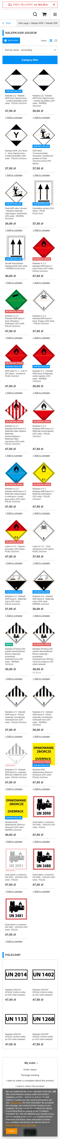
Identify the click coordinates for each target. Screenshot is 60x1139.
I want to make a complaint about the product (30, 1080)
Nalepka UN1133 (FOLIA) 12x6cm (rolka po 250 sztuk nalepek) (15, 1036)
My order (30, 1063)
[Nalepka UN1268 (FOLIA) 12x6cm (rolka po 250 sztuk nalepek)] (43, 1019)
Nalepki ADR (37, 23)
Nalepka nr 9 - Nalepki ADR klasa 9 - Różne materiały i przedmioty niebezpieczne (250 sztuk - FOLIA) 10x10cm (15, 717)
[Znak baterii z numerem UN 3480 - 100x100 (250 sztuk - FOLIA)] (43, 859)
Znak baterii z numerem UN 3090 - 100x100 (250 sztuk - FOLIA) (43, 824)
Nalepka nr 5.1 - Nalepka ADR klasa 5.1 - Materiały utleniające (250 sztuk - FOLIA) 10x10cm (43, 494)
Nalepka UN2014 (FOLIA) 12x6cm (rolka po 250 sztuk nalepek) (15, 992)
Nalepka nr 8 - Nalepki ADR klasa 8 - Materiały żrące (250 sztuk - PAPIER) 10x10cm (43, 600)
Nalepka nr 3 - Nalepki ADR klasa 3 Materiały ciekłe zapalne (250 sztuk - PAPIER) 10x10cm (42, 376)
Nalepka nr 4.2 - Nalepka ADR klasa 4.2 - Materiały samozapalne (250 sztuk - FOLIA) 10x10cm (43, 431)
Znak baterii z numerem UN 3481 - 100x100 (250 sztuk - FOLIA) (16, 927)
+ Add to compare (13, 117)
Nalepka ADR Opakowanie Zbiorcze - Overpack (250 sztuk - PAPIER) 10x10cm (15, 826)
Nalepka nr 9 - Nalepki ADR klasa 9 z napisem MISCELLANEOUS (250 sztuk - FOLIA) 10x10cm (16, 774)
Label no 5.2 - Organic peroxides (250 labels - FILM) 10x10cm (15, 549)
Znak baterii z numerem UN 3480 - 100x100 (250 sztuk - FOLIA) (43, 877)
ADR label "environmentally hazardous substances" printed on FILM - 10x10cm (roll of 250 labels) (43, 157)
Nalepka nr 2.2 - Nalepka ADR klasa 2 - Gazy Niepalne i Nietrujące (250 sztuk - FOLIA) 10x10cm (15, 321)
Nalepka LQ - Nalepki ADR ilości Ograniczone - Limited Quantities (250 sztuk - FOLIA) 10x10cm (16, 100)
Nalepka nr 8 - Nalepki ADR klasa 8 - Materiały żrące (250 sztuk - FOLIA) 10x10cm (15, 600)
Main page (23, 23)
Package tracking (30, 1075)
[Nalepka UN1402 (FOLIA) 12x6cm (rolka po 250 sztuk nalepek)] (43, 974)
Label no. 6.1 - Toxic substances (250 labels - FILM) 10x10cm (43, 549)
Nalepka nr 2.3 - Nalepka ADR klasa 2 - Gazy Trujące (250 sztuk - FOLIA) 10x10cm (43, 320)
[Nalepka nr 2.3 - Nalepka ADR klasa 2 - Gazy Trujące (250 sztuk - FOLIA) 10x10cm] (43, 300)
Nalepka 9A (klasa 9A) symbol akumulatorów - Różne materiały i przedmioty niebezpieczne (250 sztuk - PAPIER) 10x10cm (15, 657)
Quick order (13, 40)
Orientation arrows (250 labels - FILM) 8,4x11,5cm (43, 211)
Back (8, 23)
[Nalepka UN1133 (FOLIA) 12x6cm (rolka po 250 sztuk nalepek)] (16, 1019)
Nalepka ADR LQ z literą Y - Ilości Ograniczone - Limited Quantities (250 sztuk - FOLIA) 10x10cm (16, 155)
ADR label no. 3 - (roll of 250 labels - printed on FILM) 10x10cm (16, 373)
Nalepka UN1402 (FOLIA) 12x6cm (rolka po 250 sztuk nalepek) (42, 992)
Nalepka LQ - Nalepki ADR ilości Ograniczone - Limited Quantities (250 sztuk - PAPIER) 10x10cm (43, 101)
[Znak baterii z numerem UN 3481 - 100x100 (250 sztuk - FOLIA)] (16, 909)
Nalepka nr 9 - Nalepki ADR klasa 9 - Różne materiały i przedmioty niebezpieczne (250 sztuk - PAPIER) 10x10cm (42, 718)
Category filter (30, 59)
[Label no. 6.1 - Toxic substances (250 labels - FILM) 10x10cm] (43, 531)
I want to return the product (30, 1086)
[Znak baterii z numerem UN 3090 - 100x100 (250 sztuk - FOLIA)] (43, 807)
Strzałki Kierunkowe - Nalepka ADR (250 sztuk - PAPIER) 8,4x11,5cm (16, 266)
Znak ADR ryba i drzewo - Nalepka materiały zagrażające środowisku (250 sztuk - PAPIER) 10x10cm (16, 213)
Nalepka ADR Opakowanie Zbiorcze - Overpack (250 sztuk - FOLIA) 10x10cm (43, 774)
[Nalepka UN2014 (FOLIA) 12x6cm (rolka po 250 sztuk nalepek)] (16, 974)
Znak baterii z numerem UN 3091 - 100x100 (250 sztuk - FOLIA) (16, 877)
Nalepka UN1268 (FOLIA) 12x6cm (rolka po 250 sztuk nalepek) (42, 1036)
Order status (30, 1069)
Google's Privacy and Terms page (21, 1125)
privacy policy (16, 1103)
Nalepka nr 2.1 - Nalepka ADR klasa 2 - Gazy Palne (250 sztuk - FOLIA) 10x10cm (43, 267)
